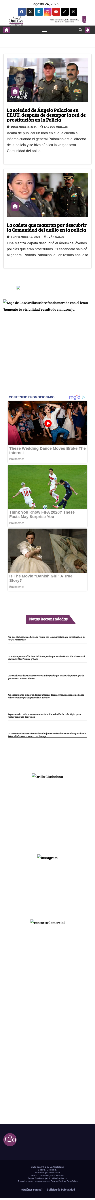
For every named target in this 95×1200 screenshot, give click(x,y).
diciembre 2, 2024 (24, 126)
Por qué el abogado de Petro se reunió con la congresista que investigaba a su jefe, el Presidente (46, 638)
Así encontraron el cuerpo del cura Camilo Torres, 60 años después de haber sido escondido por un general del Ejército (46, 696)
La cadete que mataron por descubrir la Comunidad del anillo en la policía (47, 227)
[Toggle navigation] (44, 30)
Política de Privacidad (60, 1189)
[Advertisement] (47, 814)
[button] (80, 29)
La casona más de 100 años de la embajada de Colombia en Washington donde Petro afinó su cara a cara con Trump (47, 734)
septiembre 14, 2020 (26, 236)
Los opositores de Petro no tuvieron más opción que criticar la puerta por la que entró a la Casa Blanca (46, 677)
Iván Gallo (56, 236)
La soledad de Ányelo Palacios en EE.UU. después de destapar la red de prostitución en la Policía (46, 115)
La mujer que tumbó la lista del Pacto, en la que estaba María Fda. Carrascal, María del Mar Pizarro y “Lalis (46, 657)
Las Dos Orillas (56, 126)
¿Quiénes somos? (31, 1189)
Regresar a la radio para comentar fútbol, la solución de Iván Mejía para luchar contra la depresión (44, 715)
